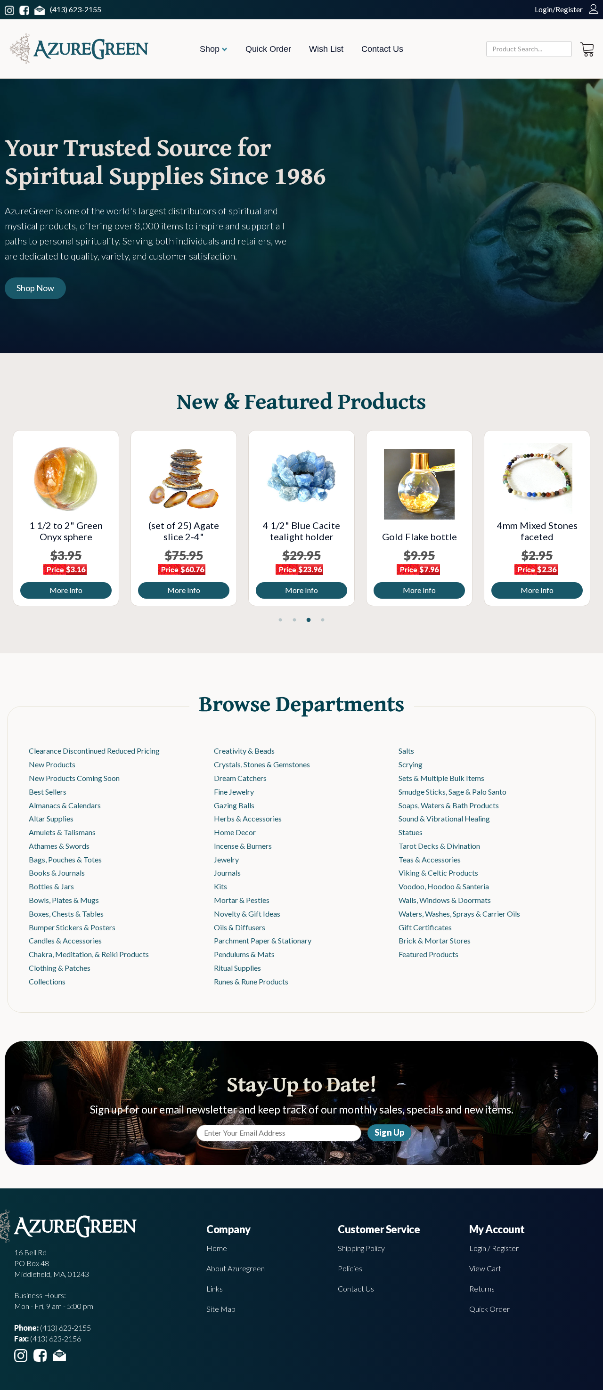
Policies (350, 1268)
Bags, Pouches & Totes (65, 859)
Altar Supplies (51, 818)
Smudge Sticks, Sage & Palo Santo (452, 791)
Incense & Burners (243, 845)
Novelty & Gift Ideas (247, 913)
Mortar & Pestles (241, 899)
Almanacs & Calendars (65, 805)
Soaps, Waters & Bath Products (449, 805)
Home (216, 1248)
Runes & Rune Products (251, 981)
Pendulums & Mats (244, 954)
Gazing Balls (234, 805)
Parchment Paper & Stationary (262, 940)
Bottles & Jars (51, 886)
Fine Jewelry (234, 791)
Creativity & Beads (244, 750)
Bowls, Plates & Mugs (64, 899)
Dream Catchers (240, 777)
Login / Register (494, 1248)
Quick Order (268, 49)
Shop (211, 49)
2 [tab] (294, 620)
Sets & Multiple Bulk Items (441, 777)
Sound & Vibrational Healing (444, 818)
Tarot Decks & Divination (439, 845)
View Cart (485, 1268)
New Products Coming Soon (74, 777)
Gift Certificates (425, 927)
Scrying (411, 764)
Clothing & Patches (59, 967)
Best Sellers (47, 791)
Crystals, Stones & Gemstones (262, 764)
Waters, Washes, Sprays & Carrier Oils (459, 913)
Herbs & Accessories (248, 818)
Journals (227, 872)
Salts (406, 750)
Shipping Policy (361, 1248)
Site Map (221, 1308)
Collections (47, 981)
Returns (482, 1288)
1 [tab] (280, 620)
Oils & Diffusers (239, 927)
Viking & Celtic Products (438, 872)
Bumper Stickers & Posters (72, 927)
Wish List (326, 49)
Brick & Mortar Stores (435, 940)
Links (214, 1288)
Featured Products (428, 954)
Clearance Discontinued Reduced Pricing (94, 750)
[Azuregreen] (78, 48)
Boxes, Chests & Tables (66, 913)
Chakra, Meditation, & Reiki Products (89, 954)
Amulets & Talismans (62, 832)
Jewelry (226, 859)
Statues (411, 832)
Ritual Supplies (237, 967)
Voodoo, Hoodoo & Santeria (444, 886)
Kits (220, 886)
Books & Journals (57, 872)
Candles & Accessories (65, 940)
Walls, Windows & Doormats (445, 899)
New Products (52, 764)
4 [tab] (322, 620)
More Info (155, 589)
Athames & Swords (59, 845)
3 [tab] (308, 620)
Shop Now (35, 288)
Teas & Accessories (430, 859)
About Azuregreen (235, 1268)
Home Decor (235, 832)
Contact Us (382, 49)
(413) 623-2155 (75, 9)
